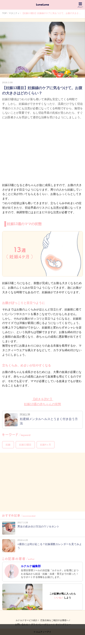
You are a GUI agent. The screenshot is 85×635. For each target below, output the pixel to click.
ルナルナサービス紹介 (26, 620)
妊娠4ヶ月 (45, 444)
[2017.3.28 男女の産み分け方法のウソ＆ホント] (30, 533)
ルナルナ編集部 (31, 566)
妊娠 (8, 444)
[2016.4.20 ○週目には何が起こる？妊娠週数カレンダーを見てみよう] (42, 551)
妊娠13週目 (25, 444)
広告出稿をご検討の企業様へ (54, 620)
